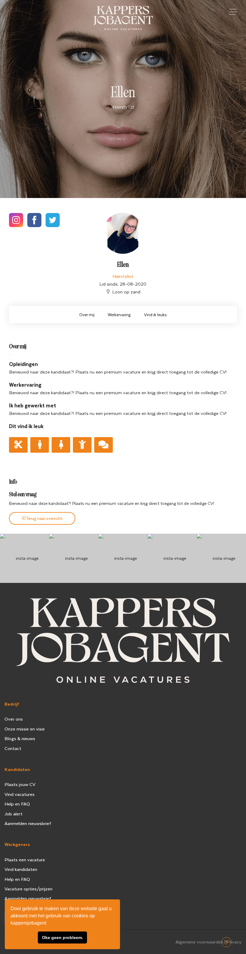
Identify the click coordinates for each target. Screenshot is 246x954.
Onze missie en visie (24, 729)
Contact (12, 748)
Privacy (234, 941)
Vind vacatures (19, 794)
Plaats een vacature (24, 859)
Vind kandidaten (20, 869)
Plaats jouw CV (19, 784)
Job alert (13, 814)
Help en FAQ (17, 804)
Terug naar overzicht (44, 518)
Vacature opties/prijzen (28, 889)
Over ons (13, 719)
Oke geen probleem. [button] (62, 937)
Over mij (86, 314)
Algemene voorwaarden (199, 941)
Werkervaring (119, 314)
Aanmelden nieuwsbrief (27, 823)
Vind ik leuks (155, 314)
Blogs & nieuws (19, 738)
